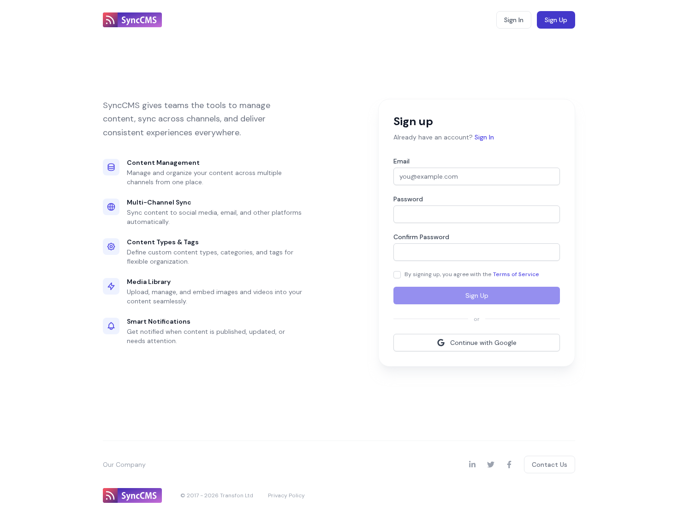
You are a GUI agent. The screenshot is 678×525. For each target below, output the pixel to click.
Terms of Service (516, 274)
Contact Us (549, 464)
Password (408, 199)
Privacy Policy (286, 495)
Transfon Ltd (236, 495)
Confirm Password (421, 237)
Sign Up (556, 20)
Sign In (513, 20)
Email (401, 161)
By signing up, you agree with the (471, 274)
